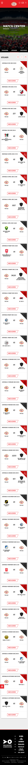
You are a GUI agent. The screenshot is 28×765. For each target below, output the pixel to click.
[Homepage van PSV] (14, 4)
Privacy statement (7, 762)
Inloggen (25, 2)
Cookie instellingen (21, 762)
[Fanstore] (19, 2)
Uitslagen (14, 50)
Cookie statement (14, 762)
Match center (12, 81)
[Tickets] (22, 2)
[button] (2, 686)
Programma (5, 50)
